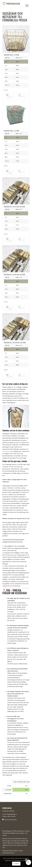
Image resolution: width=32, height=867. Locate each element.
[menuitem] (27, 5)
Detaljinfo (22, 96)
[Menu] (27, 5)
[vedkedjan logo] (13, 3)
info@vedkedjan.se (11, 814)
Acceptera (16, 863)
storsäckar (5, 451)
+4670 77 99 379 (11, 816)
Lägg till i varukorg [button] (10, 96)
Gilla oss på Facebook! (11, 819)
